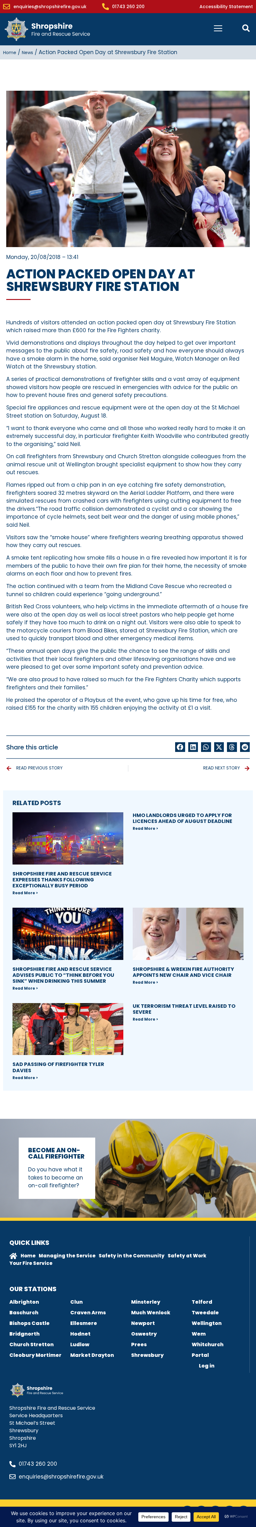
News (27, 52)
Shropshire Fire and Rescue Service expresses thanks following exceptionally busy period (62, 879)
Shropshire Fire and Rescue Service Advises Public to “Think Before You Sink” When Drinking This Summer (63, 975)
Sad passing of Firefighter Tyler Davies (58, 1067)
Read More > (25, 892)
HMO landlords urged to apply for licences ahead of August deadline (182, 818)
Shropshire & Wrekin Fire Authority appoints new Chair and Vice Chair (183, 972)
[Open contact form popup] (246, 28)
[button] (180, 747)
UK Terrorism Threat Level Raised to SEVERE (184, 1009)
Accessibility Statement (226, 6)
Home (9, 52)
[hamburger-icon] (218, 29)
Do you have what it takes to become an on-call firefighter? (55, 1177)
